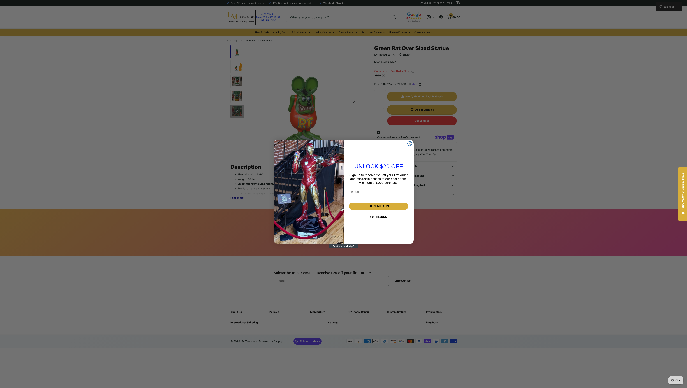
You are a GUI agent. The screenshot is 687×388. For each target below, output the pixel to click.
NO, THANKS (378, 217)
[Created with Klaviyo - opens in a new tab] (343, 246)
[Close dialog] (410, 143)
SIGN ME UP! (378, 206)
